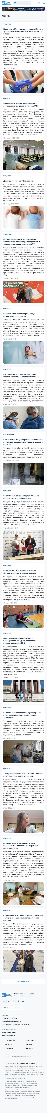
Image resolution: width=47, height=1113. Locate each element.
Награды (8, 1044)
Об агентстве (10, 1040)
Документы (9, 1048)
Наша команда (30, 1040)
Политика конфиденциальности (21, 1056)
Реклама (28, 1044)
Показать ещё (23, 982)
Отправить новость (13, 1008)
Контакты (29, 1048)
